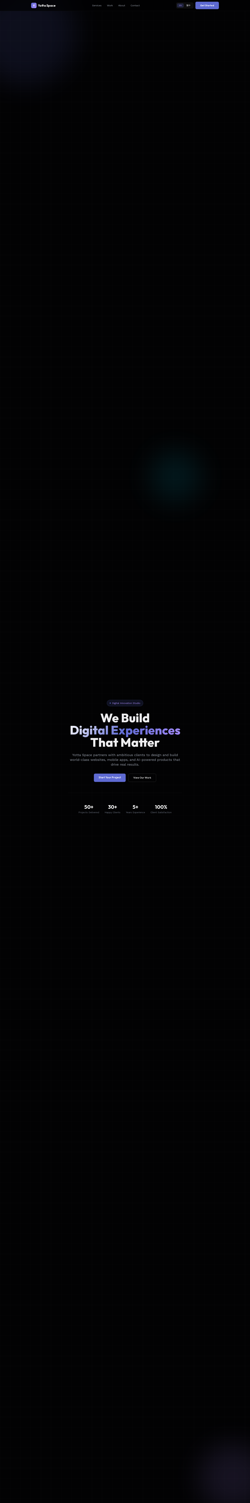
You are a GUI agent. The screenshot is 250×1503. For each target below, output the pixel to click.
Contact (135, 5)
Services (97, 5)
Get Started (207, 5)
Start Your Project (110, 777)
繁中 (188, 5)
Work (110, 5)
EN (180, 5)
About (121, 5)
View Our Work (142, 777)
